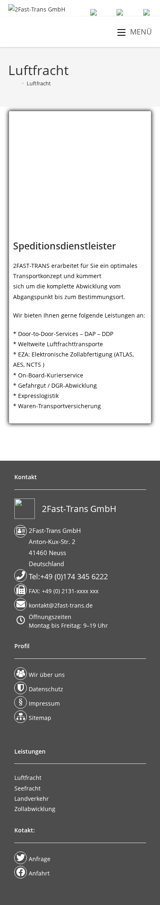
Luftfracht (39, 83)
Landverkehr (31, 798)
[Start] (13, 83)
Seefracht (27, 788)
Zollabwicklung (34, 809)
